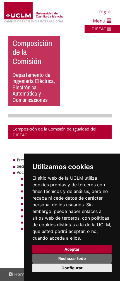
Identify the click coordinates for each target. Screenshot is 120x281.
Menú (100, 20)
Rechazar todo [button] (72, 258)
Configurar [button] (72, 267)
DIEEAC (99, 28)
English (105, 11)
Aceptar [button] (72, 249)
